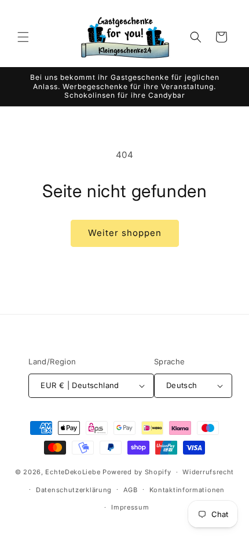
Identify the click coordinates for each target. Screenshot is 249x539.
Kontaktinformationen (187, 490)
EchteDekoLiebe (72, 472)
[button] (23, 37)
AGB (130, 490)
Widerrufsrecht (208, 472)
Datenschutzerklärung (74, 490)
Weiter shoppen (125, 232)
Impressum (130, 507)
